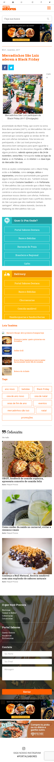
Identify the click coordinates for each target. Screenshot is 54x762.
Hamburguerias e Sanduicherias (27, 317)
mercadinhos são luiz (18, 410)
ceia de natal (40, 396)
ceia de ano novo (15, 396)
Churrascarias (27, 300)
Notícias (6, 610)
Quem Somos (8, 632)
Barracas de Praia (27, 246)
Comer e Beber (9, 613)
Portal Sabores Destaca (27, 229)
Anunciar (7, 635)
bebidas (26, 389)
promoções (27, 417)
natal (44, 410)
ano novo (10, 389)
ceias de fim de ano (17, 403)
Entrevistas (8, 638)
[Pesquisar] (48, 18)
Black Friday (43, 389)
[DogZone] (27, 32)
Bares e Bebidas (27, 238)
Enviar (27, 691)
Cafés (27, 263)
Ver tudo (5, 437)
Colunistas (7, 618)
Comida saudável (27, 308)
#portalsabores (27, 756)
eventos (42, 403)
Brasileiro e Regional (27, 255)
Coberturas (7, 615)
